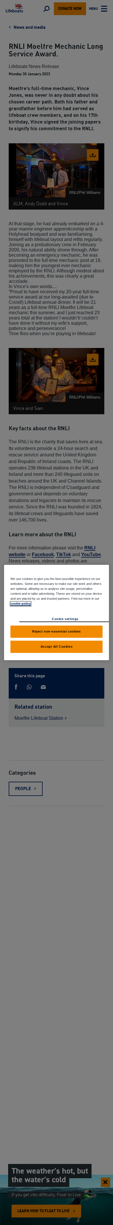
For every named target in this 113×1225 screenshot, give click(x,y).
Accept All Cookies (56, 646)
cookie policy (20, 603)
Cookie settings (65, 619)
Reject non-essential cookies (56, 631)
